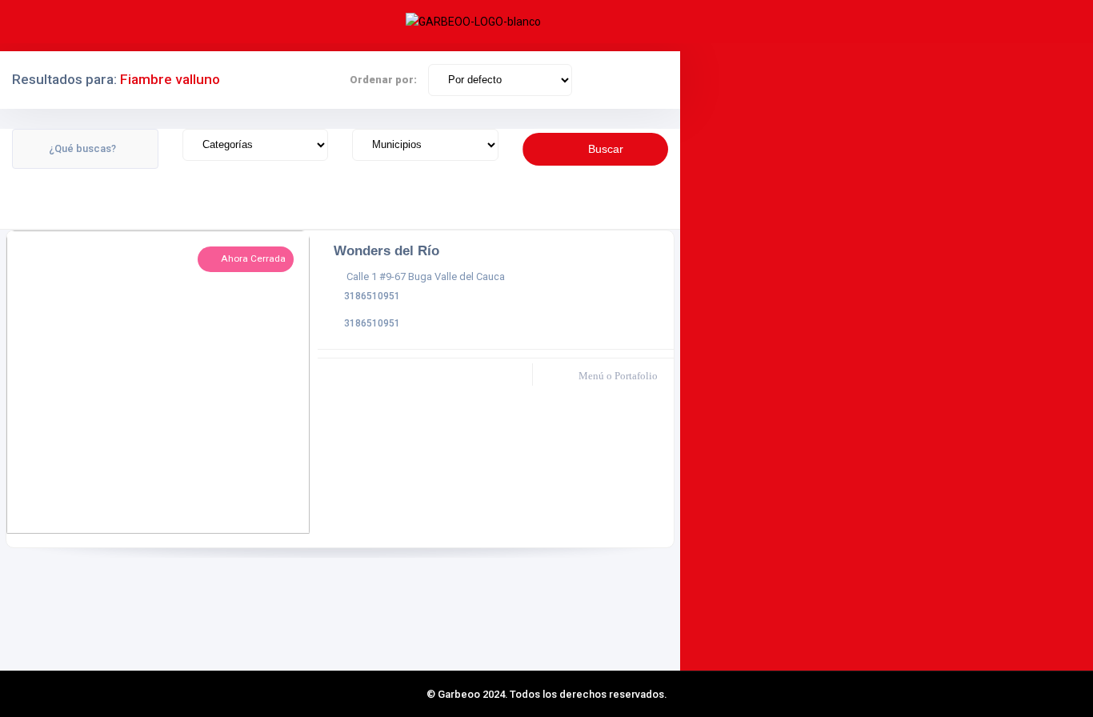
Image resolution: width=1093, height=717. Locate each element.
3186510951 (372, 296)
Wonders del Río (386, 250)
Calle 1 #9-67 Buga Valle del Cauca (425, 276)
